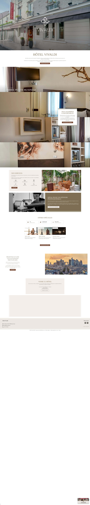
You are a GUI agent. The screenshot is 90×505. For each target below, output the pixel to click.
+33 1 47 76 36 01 (45, 287)
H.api (36, 330)
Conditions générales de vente (54, 330)
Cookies (60, 330)
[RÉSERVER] (31, 234)
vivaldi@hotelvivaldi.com (45, 288)
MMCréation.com (42, 330)
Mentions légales (47, 330)
